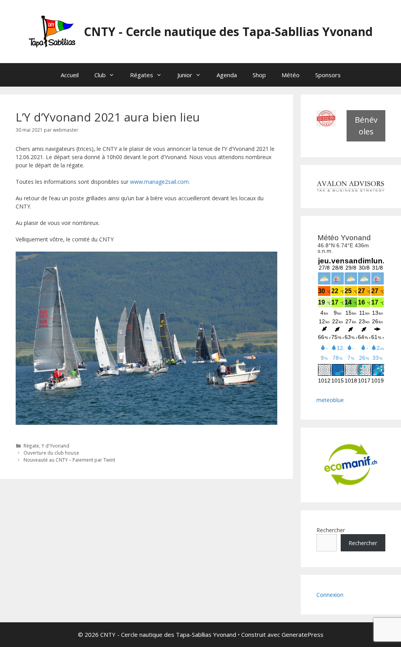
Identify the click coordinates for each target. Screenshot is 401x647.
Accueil (70, 75)
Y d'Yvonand (55, 445)
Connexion (329, 594)
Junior (184, 75)
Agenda (227, 75)
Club (100, 75)
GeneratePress (302, 634)
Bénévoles (366, 125)
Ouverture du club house (51, 452)
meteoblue (330, 400)
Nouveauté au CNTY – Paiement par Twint (69, 460)
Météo (291, 75)
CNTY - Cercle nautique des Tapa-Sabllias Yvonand (228, 32)
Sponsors (328, 75)
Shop (259, 75)
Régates (141, 75)
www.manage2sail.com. (160, 181)
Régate (31, 445)
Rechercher (330, 530)
